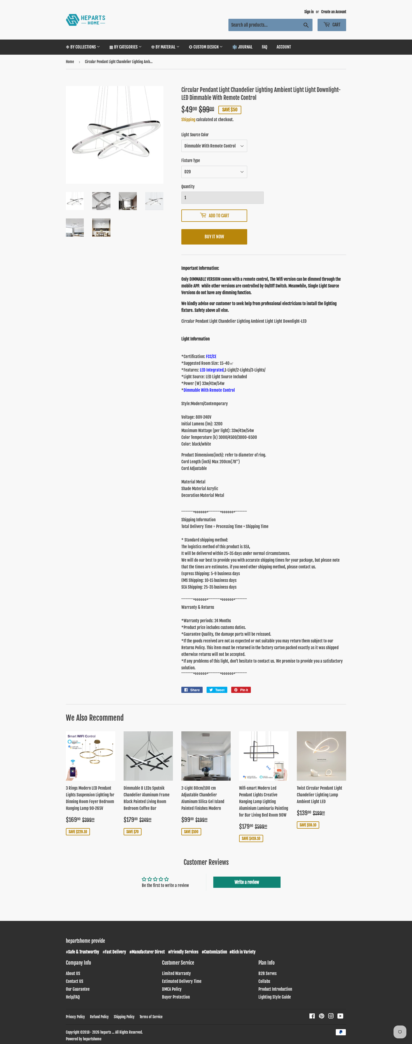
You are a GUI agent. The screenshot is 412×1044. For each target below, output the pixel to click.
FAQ (264, 47)
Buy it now (214, 236)
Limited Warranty (176, 973)
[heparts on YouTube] (340, 1016)
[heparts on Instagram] (331, 1016)
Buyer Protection (176, 997)
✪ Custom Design (204, 47)
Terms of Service (151, 1017)
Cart (336, 24)
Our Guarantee (78, 989)
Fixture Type (190, 160)
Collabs (264, 981)
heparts (105, 1032)
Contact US (74, 981)
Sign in (309, 12)
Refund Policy (99, 1017)
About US (73, 973)
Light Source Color (195, 134)
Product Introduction (275, 989)
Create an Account (333, 12)
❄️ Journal (242, 47)
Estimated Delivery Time (182, 981)
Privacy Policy (75, 1017)
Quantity (188, 186)
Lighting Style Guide (274, 997)
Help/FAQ (73, 997)
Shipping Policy (124, 1017)
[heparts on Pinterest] (322, 1016)
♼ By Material (163, 47)
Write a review (247, 882)
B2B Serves (267, 973)
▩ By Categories (123, 47)
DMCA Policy (172, 989)
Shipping (188, 119)
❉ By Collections (81, 47)
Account (284, 47)
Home (70, 61)
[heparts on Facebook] (312, 1016)
